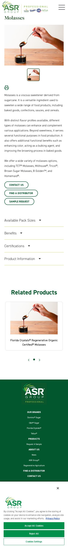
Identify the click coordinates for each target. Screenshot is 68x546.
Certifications (14, 246)
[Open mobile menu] (62, 7)
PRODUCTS (34, 438)
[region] (34, 513)
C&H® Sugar (34, 423)
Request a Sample (34, 444)
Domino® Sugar (34, 417)
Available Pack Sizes (19, 220)
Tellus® (34, 433)
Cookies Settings (34, 541)
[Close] (58, 488)
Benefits (10, 233)
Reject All (34, 533)
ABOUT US (34, 449)
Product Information (19, 259)
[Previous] (28, 360)
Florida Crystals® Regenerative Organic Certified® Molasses (34, 342)
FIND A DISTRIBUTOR (34, 470)
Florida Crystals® (34, 428)
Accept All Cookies (34, 525)
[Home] (25, 7)
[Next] (39, 360)
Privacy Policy (53, 518)
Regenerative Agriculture (34, 465)
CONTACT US (34, 476)
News (34, 455)
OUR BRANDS (34, 412)
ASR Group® (34, 460)
